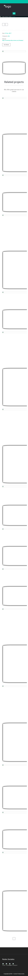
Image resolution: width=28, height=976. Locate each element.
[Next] (6, 24)
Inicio (3, 16)
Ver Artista (6, 44)
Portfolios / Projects (8, 16)
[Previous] (3, 24)
